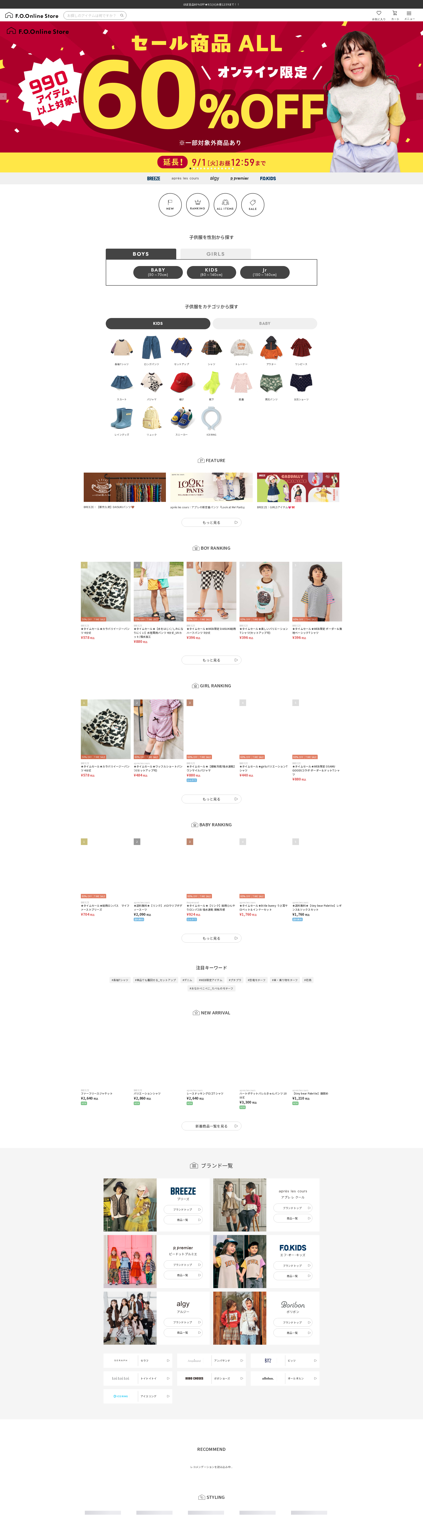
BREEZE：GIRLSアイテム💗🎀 (276, 507)
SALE (253, 209)
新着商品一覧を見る (211, 1126)
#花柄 (307, 980)
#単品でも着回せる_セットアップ (155, 980)
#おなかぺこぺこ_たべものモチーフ (211, 988)
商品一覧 (182, 1220)
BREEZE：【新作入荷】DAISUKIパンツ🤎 (109, 507)
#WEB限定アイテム (210, 980)
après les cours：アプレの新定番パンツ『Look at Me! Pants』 (208, 507)
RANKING (197, 208)
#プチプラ (235, 980)
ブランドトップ (182, 1209)
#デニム (187, 980)
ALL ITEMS (225, 209)
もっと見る (211, 522)
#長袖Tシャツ (120, 980)
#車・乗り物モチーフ (285, 980)
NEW (170, 209)
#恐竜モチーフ (256, 980)
